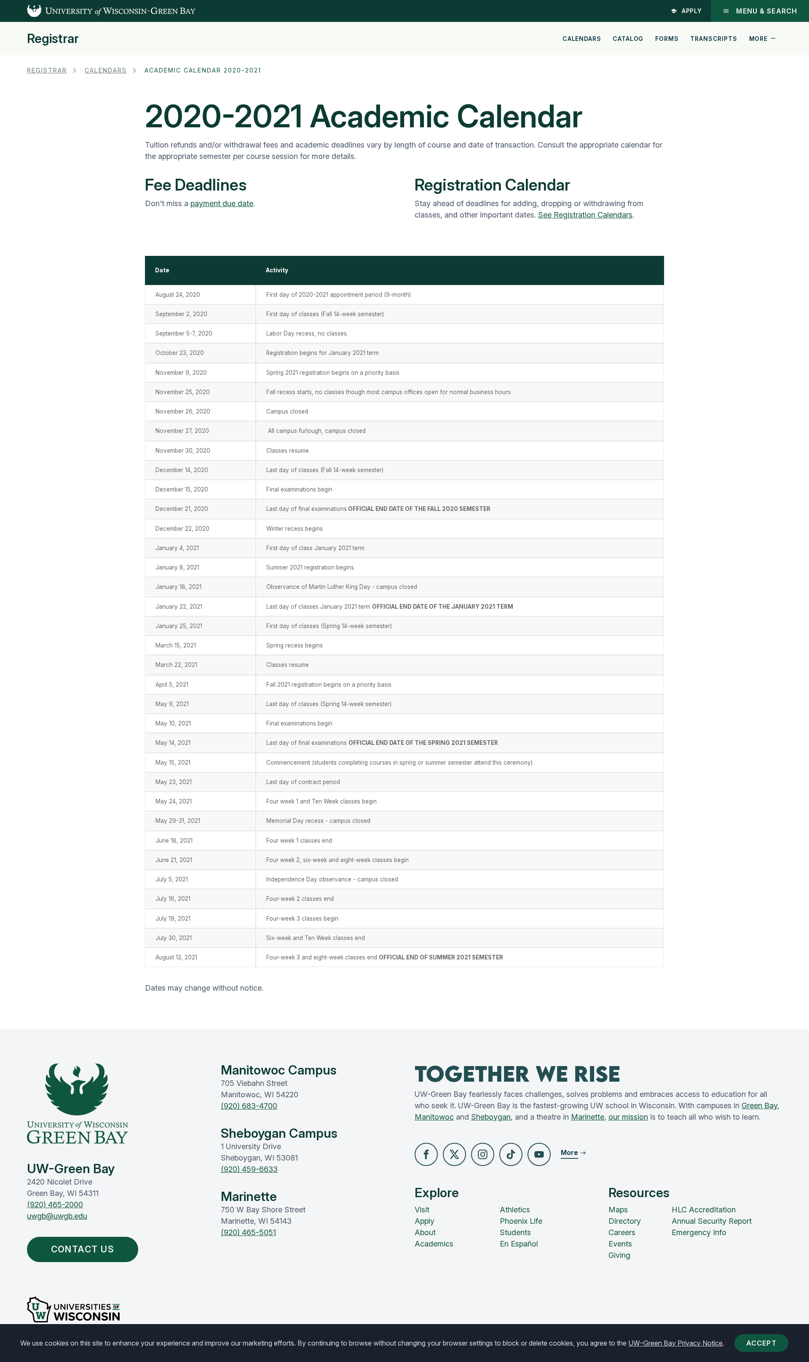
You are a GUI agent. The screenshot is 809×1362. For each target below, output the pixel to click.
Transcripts (713, 38)
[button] (426, 1154)
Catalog (628, 38)
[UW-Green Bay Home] (98, 11)
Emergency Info (699, 1232)
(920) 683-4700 (249, 1105)
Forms (666, 38)
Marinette (587, 1116)
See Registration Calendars (585, 214)
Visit (422, 1209)
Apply (692, 10)
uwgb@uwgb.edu (57, 1216)
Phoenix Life (521, 1221)
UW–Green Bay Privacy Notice (675, 1343)
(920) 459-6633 (249, 1169)
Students (515, 1232)
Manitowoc (434, 1116)
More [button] (758, 38)
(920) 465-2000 (55, 1204)
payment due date (221, 203)
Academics (434, 1243)
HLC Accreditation (704, 1209)
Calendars (582, 38)
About (425, 1232)
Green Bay (759, 1105)
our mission (628, 1116)
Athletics (515, 1209)
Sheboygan (491, 1116)
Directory (624, 1221)
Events (620, 1243)
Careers (621, 1232)
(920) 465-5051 (248, 1232)
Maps (618, 1209)
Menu (766, 11)
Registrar (53, 38)
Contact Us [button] (83, 1249)
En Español (519, 1243)
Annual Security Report (712, 1221)
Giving (619, 1255)
